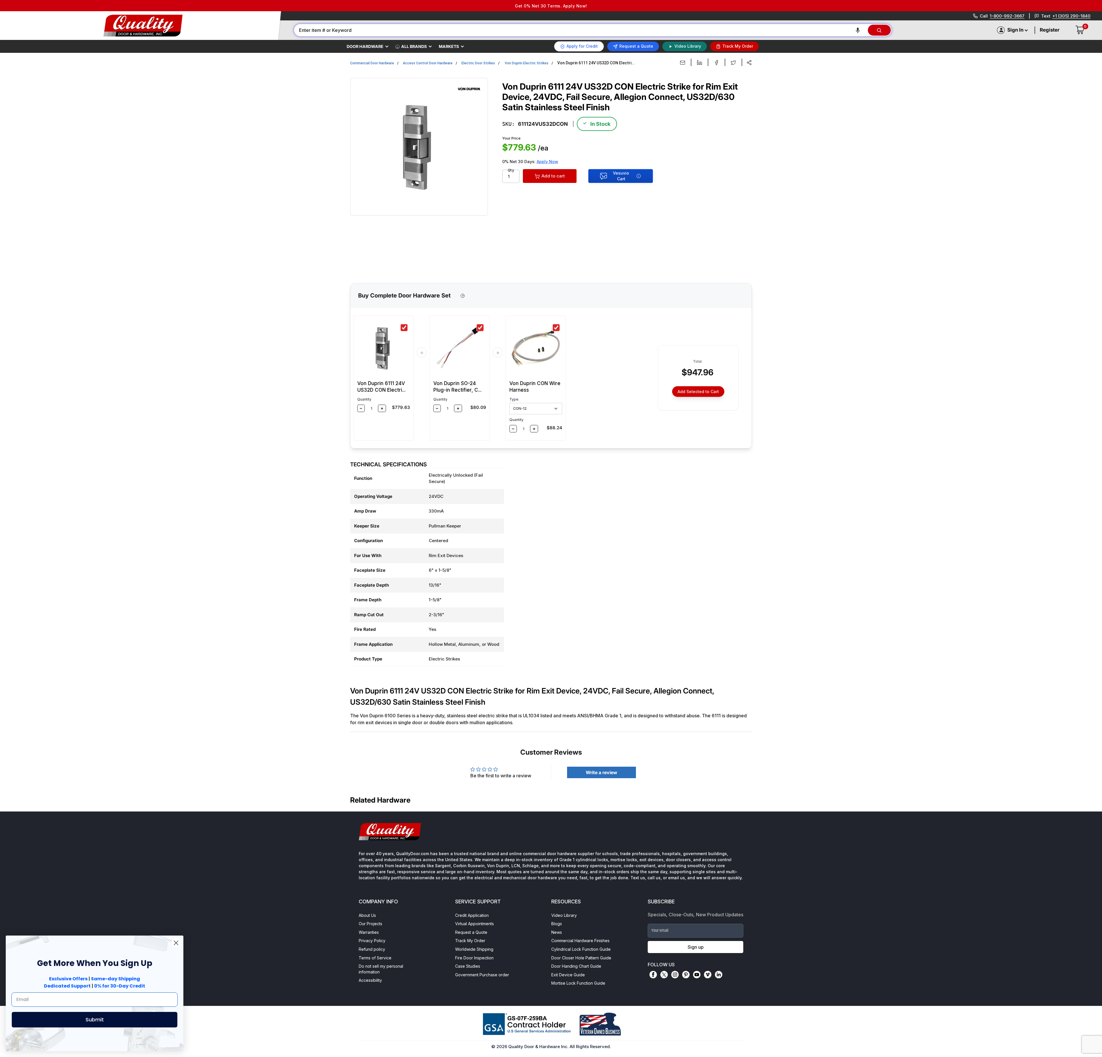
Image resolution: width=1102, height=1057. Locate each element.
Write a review (601, 772)
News (556, 932)
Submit (95, 1019)
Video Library (564, 915)
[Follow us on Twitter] (664, 975)
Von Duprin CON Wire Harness (534, 386)
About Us (367, 915)
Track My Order (470, 940)
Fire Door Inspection (474, 957)
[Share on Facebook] (716, 62)
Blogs (556, 923)
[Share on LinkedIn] (699, 62)
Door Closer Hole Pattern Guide (581, 957)
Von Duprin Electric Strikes (526, 63)
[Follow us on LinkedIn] (719, 975)
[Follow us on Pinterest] (686, 975)
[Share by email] (682, 62)
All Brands (414, 46)
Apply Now (547, 161)
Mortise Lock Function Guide (578, 983)
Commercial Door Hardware (372, 63)
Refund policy (372, 949)
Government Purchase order (482, 974)
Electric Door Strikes (478, 63)
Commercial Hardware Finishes (580, 940)
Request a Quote (471, 932)
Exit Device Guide (568, 974)
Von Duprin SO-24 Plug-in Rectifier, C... (457, 386)
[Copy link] (749, 62)
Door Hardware (365, 46)
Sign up (696, 947)
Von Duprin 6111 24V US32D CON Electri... (381, 386)
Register (1050, 30)
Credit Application (472, 915)
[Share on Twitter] (733, 62)
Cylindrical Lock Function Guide (581, 949)
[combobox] (580, 30)
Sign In (1015, 30)
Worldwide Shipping (474, 949)
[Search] (879, 30)
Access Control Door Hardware (428, 63)
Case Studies (467, 966)
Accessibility (370, 980)
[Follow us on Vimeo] (708, 975)
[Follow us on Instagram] (675, 975)
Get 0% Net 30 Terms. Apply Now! (551, 5)
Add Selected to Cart (698, 391)
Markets (449, 46)
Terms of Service (375, 957)
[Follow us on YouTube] (697, 975)
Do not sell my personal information (381, 969)
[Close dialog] (176, 943)
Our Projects (370, 923)
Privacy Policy (372, 940)
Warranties (369, 932)
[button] (858, 30)
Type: (514, 399)
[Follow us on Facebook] (653, 975)
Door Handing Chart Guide (576, 966)
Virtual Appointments (474, 923)
